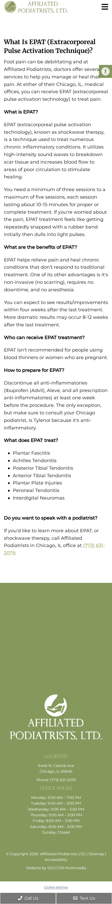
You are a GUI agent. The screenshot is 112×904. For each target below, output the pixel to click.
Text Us (87, 898)
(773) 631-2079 (63, 780)
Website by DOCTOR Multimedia (56, 868)
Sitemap (96, 854)
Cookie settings (56, 887)
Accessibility (56, 859)
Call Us (30, 898)
